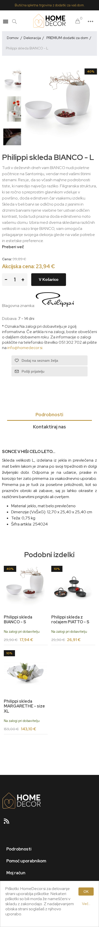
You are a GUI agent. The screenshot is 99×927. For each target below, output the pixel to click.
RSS (8, 823)
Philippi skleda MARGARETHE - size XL (24, 706)
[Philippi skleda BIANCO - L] (16, 81)
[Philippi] (55, 305)
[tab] (49, 415)
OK (86, 891)
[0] (77, 21)
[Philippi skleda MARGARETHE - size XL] (25, 672)
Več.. (86, 903)
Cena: (7, 259)
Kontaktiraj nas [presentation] (49, 427)
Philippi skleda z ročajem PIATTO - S (70, 619)
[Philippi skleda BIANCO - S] (25, 587)
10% (57, 569)
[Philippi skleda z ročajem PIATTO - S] (73, 587)
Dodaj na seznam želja (40, 360)
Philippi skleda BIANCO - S (18, 619)
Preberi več (13, 246)
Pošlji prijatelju (33, 371)
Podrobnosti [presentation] (49, 414)
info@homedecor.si (24, 347)
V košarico (48, 279)
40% (90, 71)
